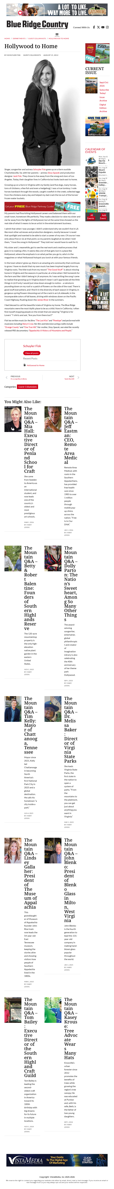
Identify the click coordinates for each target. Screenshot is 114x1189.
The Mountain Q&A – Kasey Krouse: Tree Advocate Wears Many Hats (71, 1028)
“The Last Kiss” (41, 320)
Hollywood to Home (35, 365)
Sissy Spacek (54, 172)
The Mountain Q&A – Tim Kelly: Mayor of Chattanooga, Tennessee (30, 725)
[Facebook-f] (94, 27)
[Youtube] (103, 27)
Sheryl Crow (27, 323)
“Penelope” (57, 320)
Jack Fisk (17, 176)
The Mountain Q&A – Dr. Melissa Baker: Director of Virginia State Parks (71, 729)
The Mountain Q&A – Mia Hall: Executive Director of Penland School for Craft (31, 439)
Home (7, 38)
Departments (19, 38)
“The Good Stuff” (55, 269)
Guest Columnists (37, 38)
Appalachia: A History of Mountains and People (50, 330)
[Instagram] (107, 27)
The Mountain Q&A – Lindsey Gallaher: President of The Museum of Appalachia (30, 873)
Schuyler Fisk (39, 169)
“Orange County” (11, 327)
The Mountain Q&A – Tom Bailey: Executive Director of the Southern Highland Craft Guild (31, 1037)
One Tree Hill (30, 327)
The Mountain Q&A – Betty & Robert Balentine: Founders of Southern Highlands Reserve (30, 588)
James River (43, 299)
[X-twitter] (98, 27)
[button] (57, 34)
